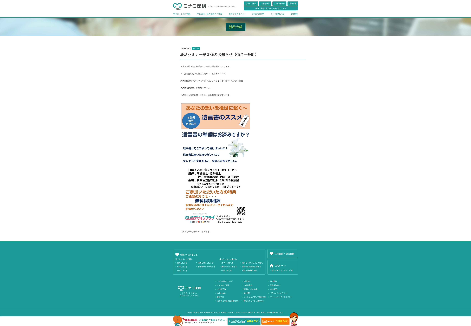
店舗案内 (273, 281)
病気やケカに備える (229, 267)
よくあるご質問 (223, 285)
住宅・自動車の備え (250, 270)
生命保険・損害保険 (284, 253)
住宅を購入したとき (205, 263)
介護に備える (226, 270)
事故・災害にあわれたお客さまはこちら (270, 8)
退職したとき (182, 270)
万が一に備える (227, 263)
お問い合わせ (279, 3)
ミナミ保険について (225, 281)
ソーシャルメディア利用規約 (255, 297)
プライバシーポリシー (278, 293)
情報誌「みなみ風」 (251, 289)
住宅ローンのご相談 (182, 14)
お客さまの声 (258, 14)
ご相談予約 (265, 3)
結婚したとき (182, 267)
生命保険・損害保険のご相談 (209, 14)
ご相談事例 (248, 285)
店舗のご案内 (251, 3)
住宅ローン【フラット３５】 (283, 270)
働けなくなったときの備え (252, 263)
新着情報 (247, 281)
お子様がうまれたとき (206, 267)
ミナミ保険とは (277, 14)
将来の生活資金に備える (251, 267)
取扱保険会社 (275, 285)
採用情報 (292, 3)
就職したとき (182, 263)
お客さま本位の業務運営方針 (228, 301)
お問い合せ (221, 293)
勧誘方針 (220, 297)
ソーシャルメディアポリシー (281, 297)
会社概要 (294, 14)
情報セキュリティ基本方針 (254, 301)
